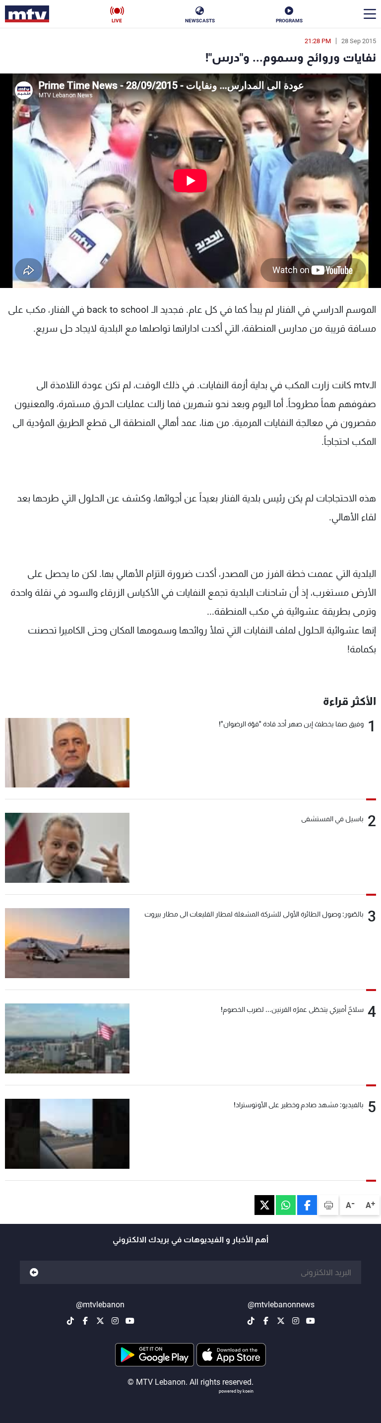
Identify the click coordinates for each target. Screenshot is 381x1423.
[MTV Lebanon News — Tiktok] (251, 1320)
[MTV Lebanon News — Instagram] (295, 1320)
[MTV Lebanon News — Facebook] (265, 1320)
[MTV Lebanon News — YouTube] (310, 1320)
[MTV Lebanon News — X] (280, 1320)
